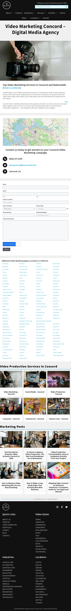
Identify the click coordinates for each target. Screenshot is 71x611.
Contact (46, 18)
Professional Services (12, 586)
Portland (40, 586)
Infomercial (41, 538)
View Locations (12, 87)
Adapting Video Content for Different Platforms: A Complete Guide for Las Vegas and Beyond (58, 487)
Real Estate (7, 589)
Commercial (41, 525)
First (4, 196)
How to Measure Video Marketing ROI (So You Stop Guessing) (11, 485)
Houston (39, 573)
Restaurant (7, 594)
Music (38, 544)
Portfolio (51, 13)
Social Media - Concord (34, 392)
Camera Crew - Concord (58, 419)
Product (39, 546)
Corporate (40, 527)
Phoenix (39, 584)
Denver (39, 568)
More (66, 102)
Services (40, 13)
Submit (6, 249)
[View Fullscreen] (5, 120)
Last (37, 196)
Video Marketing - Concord (11, 393)
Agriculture (7, 562)
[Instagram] (57, 507)
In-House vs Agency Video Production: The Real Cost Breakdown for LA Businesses (35, 455)
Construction (8, 568)
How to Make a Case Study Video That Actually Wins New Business (35, 486)
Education (7, 573)
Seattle (39, 600)
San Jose (39, 597)
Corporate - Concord (11, 419)
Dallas (38, 565)
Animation (40, 522)
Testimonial (41, 552)
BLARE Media (4, 499)
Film (37, 536)
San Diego (40, 592)
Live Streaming (42, 541)
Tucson (39, 603)
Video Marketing (21, 499)
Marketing (28, 13)
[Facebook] (62, 507)
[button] (35, 132)
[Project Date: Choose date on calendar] (67, 209)
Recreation (7, 592)
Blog (24, 18)
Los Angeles (41, 578)
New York (40, 581)
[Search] (66, 6)
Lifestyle (6, 578)
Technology (7, 597)
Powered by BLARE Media (50, 608)
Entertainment (9, 576)
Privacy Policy (38, 608)
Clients (62, 13)
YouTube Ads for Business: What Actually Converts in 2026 (11, 455)
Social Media (41, 549)
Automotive (7, 565)
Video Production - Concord (58, 393)
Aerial (38, 519)
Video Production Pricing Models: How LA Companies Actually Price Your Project (58, 455)
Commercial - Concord (35, 419)
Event (38, 533)
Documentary (42, 530)
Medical (5, 584)
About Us (6, 519)
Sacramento (41, 589)
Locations (34, 18)
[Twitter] (67, 507)
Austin (38, 562)
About (8, 13)
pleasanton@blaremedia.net (22, 165)
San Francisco (42, 594)
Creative (18, 13)
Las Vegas (40, 576)
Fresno (39, 570)
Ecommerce (7, 570)
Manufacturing (9, 581)
